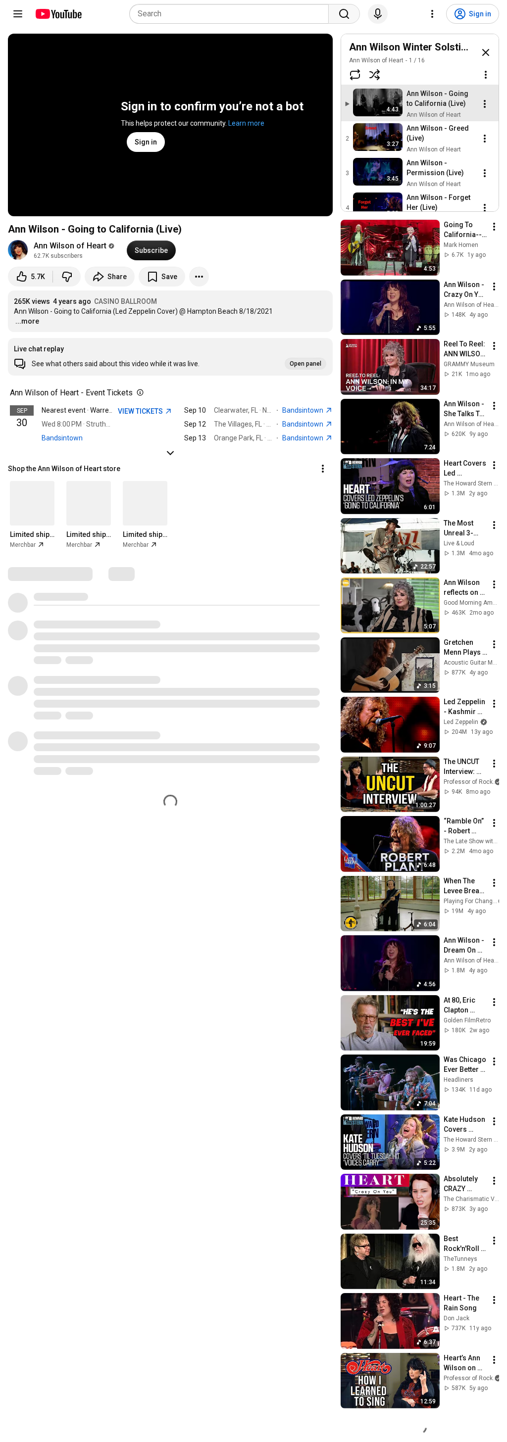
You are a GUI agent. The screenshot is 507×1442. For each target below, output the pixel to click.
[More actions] (199, 277)
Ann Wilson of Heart (70, 245)
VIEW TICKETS (141, 411)
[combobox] (232, 14)
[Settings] (432, 14)
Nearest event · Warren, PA (83, 410)
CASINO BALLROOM (125, 301)
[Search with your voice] (378, 14)
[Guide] (18, 14)
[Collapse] (486, 52)
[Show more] (170, 453)
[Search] (344, 14)
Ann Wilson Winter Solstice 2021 (422, 47)
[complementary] (138, 392)
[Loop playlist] (355, 75)
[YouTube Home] (58, 14)
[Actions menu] (323, 469)
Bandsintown (62, 438)
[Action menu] (486, 75)
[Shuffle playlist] (375, 75)
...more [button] (27, 321)
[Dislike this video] (67, 277)
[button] (170, 357)
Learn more (246, 123)
